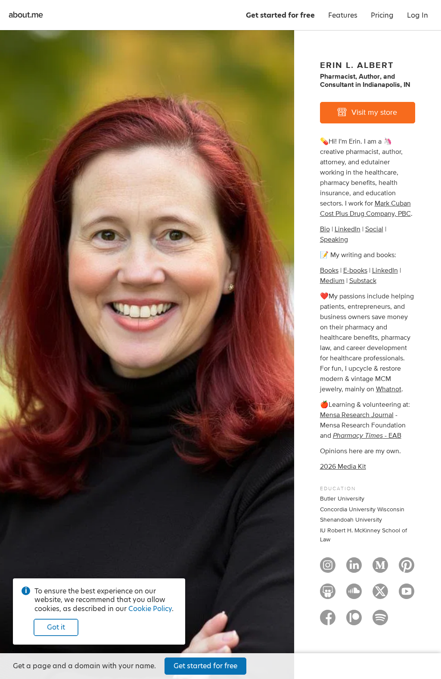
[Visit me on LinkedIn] (354, 568)
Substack (362, 280)
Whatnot (388, 389)
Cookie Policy (150, 609)
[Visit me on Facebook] (327, 621)
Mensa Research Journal (357, 415)
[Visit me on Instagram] (327, 568)
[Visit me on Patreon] (354, 621)
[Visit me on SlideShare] (327, 595)
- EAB (367, 435)
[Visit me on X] (380, 595)
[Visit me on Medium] (380, 568)
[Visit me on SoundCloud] (354, 595)
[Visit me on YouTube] (406, 595)
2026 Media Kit (343, 466)
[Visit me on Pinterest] (406, 568)
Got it (56, 627)
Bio (325, 229)
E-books (355, 270)
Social (374, 229)
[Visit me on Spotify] (380, 621)
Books (329, 270)
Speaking (334, 239)
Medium (332, 280)
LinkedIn (347, 229)
